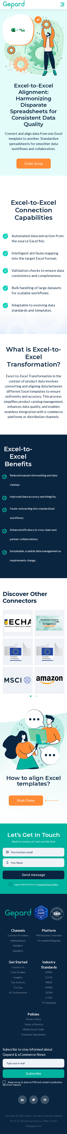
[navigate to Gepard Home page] (13, 4)
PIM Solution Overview (49, 935)
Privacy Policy (33, 1019)
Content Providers (18, 935)
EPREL (49, 972)
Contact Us (18, 967)
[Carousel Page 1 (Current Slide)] (30, 696)
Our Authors (18, 982)
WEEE (49, 982)
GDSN (48, 992)
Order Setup (33, 163)
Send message (33, 875)
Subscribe (33, 1073)
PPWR (49, 987)
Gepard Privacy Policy (48, 884)
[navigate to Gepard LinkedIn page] (22, 1099)
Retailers (18, 945)
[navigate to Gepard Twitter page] (33, 1099)
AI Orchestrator (18, 992)
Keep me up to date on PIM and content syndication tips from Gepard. (32, 1083)
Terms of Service (33, 1024)
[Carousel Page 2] (36, 696)
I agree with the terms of (26, 884)
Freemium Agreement (33, 1034)
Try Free (18, 987)
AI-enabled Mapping (49, 940)
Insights (18, 977)
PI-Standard (49, 1002)
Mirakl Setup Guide (33, 1029)
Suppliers (18, 950)
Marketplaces (18, 940)
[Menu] (62, 4)
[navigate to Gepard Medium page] (45, 1099)
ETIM (49, 997)
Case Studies (18, 972)
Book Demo (26, 800)
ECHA (49, 977)
